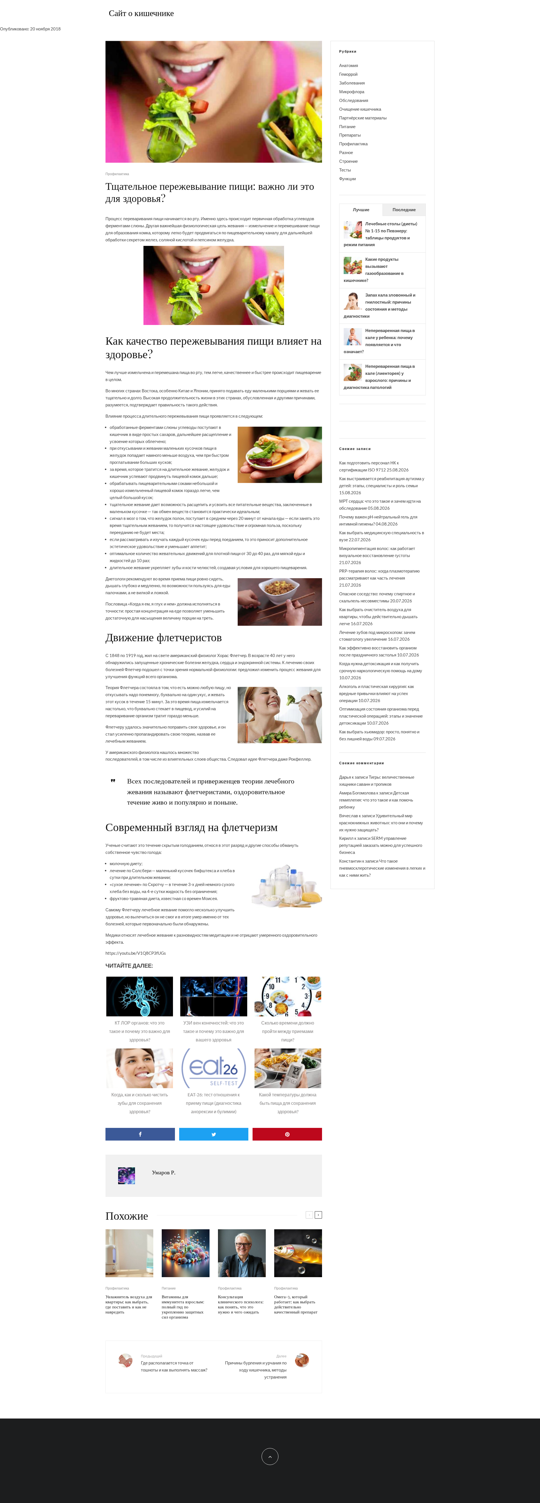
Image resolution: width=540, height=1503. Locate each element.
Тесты (345, 169)
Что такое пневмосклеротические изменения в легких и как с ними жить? (382, 868)
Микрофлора (351, 91)
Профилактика (117, 174)
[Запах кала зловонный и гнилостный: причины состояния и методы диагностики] (353, 309)
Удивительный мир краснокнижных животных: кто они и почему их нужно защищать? (381, 822)
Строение (348, 161)
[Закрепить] (287, 1134)
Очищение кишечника (360, 109)
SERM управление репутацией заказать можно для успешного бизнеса (380, 845)
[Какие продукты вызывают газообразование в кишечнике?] (353, 273)
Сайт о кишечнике (141, 12)
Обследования (353, 100)
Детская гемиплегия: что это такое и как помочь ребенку (376, 799)
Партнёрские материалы (363, 117)
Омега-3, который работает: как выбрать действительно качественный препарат (296, 1304)
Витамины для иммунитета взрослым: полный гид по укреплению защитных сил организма (183, 1306)
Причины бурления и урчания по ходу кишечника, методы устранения (256, 1366)
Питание (169, 1288)
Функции (347, 178)
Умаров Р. (164, 1172)
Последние (404, 209)
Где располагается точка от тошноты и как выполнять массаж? (174, 1363)
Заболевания (352, 82)
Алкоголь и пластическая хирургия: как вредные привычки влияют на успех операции (376, 693)
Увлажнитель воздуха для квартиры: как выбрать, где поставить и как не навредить (128, 1304)
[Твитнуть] (214, 1134)
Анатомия (348, 65)
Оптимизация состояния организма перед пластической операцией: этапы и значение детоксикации (381, 715)
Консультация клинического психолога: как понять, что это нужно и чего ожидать (241, 1304)
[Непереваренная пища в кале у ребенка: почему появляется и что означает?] (353, 344)
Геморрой (348, 74)
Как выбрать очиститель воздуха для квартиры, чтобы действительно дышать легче (378, 616)
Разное (346, 152)
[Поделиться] (140, 1134)
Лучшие (361, 209)
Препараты (350, 134)
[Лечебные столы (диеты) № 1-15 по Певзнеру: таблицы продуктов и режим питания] (353, 238)
